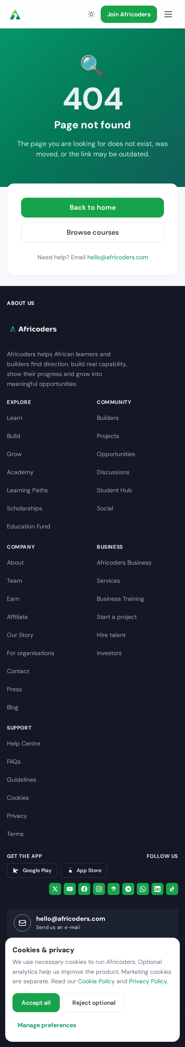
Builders (108, 418)
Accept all (36, 1003)
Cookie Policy (96, 981)
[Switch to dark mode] (91, 14)
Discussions (113, 472)
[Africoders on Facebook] (84, 889)
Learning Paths (27, 490)
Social (105, 508)
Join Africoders (129, 14)
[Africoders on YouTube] (70, 889)
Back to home (93, 207)
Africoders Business (124, 562)
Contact (18, 671)
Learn (14, 418)
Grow (14, 454)
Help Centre (23, 743)
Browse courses (93, 232)
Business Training (120, 599)
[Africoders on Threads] (114, 889)
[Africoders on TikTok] (172, 889)
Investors (109, 653)
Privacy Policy (148, 981)
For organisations (30, 653)
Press (14, 689)
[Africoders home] (15, 14)
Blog (12, 707)
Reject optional (94, 1003)
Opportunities (116, 454)
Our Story (20, 635)
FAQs (14, 761)
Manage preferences (47, 1025)
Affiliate (17, 617)
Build (13, 436)
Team (14, 580)
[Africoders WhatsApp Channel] (143, 889)
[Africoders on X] (55, 889)
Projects (108, 436)
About (15, 562)
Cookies (18, 798)
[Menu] (168, 14)
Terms (15, 834)
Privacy (17, 816)
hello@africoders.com (117, 257)
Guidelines (21, 779)
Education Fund (28, 526)
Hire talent (111, 635)
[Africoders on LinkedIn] (157, 889)
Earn (13, 599)
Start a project (117, 617)
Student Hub (114, 490)
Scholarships (24, 508)
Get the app (24, 856)
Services (108, 580)
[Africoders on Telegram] (128, 889)
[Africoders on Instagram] (99, 889)
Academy (20, 472)
